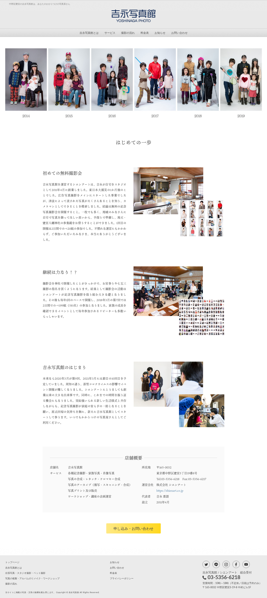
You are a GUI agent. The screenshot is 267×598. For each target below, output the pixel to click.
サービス (109, 33)
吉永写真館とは (89, 33)
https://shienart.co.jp (169, 490)
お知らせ (160, 33)
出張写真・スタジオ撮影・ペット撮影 (25, 573)
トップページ (12, 562)
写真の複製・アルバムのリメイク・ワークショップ (32, 578)
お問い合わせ (179, 33)
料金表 (145, 33)
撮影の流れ (128, 33)
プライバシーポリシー (122, 578)
